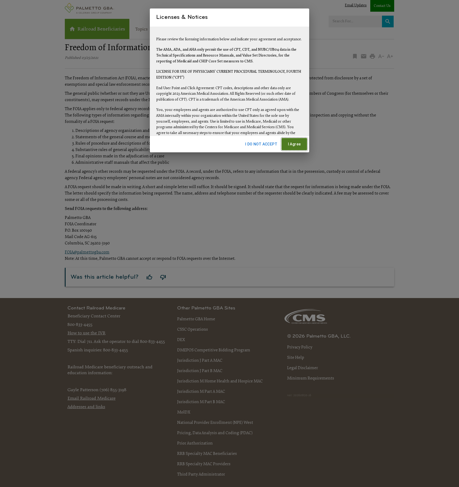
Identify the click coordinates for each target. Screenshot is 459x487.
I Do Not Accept (261, 144)
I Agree (294, 144)
